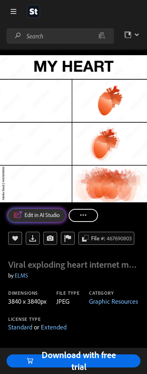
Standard (20, 327)
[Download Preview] (33, 238)
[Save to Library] (15, 238)
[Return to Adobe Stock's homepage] (33, 11)
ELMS (21, 275)
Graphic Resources (113, 301)
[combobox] (60, 36)
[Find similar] (102, 36)
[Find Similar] (50, 238)
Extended (54, 327)
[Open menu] (13, 11)
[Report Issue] (68, 238)
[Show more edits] (83, 215)
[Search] (17, 35)
